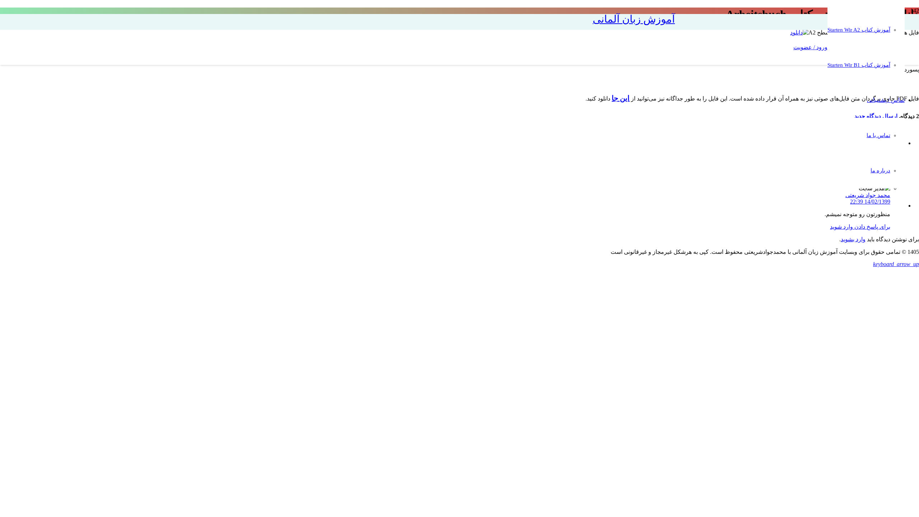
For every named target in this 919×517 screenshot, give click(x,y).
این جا (621, 98)
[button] (896, 264)
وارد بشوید (853, 239)
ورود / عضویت (810, 47)
